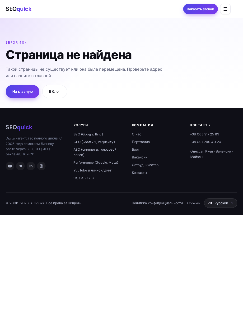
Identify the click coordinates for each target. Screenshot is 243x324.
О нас (136, 134)
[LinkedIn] (31, 166)
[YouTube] (10, 166)
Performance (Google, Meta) (96, 162)
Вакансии (139, 157)
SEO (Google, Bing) (88, 134)
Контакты (139, 173)
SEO (19, 9)
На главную (22, 91)
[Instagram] (41, 166)
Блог (135, 149)
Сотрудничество (145, 165)
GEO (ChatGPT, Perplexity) (94, 142)
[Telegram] (20, 166)
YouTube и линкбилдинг (93, 170)
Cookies (193, 203)
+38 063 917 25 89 (204, 134)
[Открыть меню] (225, 9)
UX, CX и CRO (84, 178)
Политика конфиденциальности (157, 203)
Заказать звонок (200, 9)
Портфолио (141, 142)
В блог (54, 91)
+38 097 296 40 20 (205, 142)
